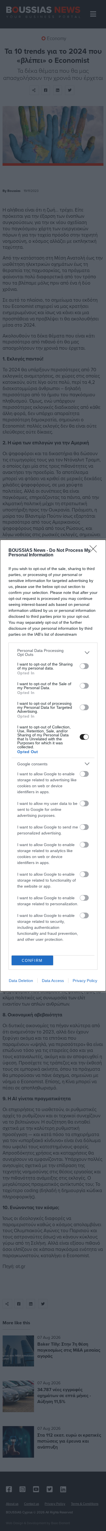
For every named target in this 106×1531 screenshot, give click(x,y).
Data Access (53, 980)
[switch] (84, 666)
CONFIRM (32, 960)
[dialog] (53, 765)
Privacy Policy (85, 980)
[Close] (95, 550)
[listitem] (53, 652)
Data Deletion (21, 980)
